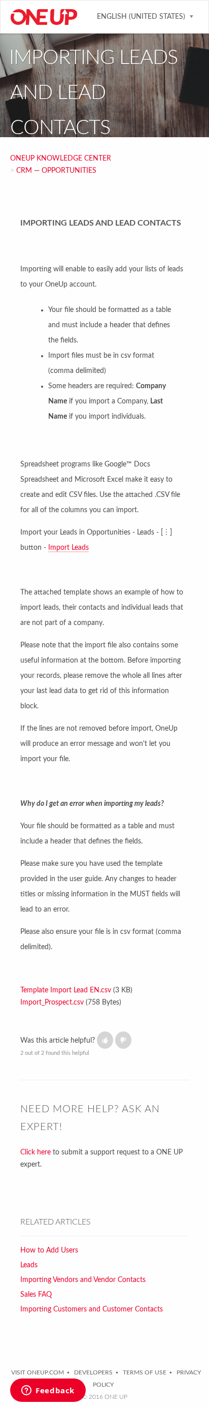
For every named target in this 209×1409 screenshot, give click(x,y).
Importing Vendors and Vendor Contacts (83, 1279)
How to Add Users (49, 1250)
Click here (35, 1152)
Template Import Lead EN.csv (65, 990)
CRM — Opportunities (56, 170)
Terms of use (144, 1372)
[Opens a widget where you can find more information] (48, 1391)
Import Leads (68, 547)
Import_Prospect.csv (52, 1002)
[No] (123, 1040)
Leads (29, 1265)
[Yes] (105, 1040)
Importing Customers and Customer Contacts (91, 1309)
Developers (93, 1372)
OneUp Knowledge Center (60, 158)
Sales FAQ (36, 1294)
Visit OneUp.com (37, 1372)
